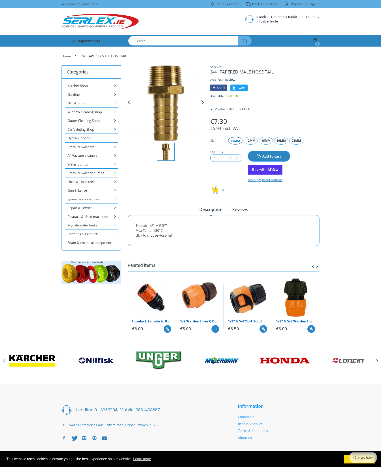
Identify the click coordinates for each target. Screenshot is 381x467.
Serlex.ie (215, 67)
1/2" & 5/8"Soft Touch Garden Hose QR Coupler (247, 321)
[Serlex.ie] (100, 22)
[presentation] (313, 266)
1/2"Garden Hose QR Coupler (199, 321)
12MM (250, 140)
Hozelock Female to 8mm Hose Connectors (151, 321)
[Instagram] (84, 438)
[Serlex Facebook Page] (64, 438)
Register (297, 4)
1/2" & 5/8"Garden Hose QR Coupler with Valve (295, 321)
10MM (235, 141)
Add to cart (271, 156)
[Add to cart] (167, 329)
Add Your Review (222, 79)
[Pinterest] (94, 438)
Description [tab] (210, 209)
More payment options (265, 180)
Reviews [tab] (240, 209)
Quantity (216, 152)
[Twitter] (74, 438)
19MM (281, 140)
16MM (266, 140)
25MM (296, 140)
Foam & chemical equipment (89, 242)
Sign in (314, 4)
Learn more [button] (142, 459)
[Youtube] (104, 438)
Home (66, 56)
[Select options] (215, 329)
